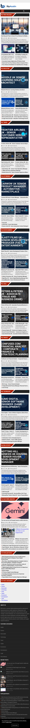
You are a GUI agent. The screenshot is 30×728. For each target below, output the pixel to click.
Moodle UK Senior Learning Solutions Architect (13, 89)
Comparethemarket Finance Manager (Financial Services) (15, 385)
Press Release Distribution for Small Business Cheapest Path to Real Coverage (15, 64)
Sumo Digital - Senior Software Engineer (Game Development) (15, 412)
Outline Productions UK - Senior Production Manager (14, 276)
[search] (23, 11)
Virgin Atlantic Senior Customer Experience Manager (14, 577)
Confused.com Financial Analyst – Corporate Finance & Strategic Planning (15, 359)
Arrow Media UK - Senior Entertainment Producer (13, 280)
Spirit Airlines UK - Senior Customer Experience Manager (8, 162)
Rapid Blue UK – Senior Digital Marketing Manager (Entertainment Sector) (15, 278)
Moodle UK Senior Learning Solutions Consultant (8, 108)
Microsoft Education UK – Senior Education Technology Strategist (15, 116)
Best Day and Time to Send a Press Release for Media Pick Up (15, 36)
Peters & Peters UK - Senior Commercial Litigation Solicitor (8, 323)
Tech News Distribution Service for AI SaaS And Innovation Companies (12, 574)
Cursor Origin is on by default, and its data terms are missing (17, 688)
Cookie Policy (9, 722)
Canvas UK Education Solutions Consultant (22, 108)
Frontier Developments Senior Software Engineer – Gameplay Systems (22, 431)
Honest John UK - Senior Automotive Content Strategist (15, 226)
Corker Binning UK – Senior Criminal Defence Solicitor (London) (22, 323)
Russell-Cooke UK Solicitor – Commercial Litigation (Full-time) (15, 332)
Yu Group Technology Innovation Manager (12, 441)
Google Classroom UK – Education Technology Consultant (15, 118)
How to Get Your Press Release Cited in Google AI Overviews (15, 63)
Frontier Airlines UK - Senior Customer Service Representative (15, 143)
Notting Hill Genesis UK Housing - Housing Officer (22, 485)
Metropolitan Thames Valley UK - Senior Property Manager (15, 495)
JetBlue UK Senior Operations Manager (11, 170)
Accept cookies (15, 725)
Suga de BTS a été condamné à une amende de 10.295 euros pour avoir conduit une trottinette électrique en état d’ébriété (15, 549)
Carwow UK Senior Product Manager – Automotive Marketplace (15, 197)
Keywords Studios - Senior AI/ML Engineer (12, 439)
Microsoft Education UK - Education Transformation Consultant (15, 115)
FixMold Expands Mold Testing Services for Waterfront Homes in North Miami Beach (14, 568)
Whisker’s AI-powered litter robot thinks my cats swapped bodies (22, 539)
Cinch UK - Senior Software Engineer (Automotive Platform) (8, 216)
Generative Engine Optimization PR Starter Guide (13, 61)
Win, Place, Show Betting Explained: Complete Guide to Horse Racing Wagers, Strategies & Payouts (14, 561)
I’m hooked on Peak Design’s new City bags (8, 539)
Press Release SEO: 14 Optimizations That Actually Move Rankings (8, 54)
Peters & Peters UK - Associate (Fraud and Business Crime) (15, 305)
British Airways (5, 570)
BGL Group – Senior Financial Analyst (10, 384)
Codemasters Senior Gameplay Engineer (11, 437)
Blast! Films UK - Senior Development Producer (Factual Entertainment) (15, 251)
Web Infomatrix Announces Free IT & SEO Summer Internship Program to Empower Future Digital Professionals (13, 558)
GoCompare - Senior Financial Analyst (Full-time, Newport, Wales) (22, 377)
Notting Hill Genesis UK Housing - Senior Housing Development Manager (15, 466)
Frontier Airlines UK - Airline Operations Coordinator (22, 162)
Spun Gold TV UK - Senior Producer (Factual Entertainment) (22, 269)
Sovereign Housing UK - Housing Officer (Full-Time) (14, 493)
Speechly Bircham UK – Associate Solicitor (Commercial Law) (15, 333)
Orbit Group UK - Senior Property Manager (8, 485)
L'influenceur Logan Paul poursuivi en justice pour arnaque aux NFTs (15, 545)
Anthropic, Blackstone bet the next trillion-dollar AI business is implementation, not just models (13, 565)
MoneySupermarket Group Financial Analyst (8, 377)
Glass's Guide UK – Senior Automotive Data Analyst (22, 216)
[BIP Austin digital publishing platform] (8, 6)
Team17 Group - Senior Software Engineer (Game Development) (8, 431)
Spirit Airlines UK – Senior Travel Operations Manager (14, 168)
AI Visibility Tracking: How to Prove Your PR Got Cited (22, 54)
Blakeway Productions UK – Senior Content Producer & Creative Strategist (8, 269)
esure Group (5, 387)
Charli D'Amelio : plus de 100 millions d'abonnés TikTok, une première (15, 547)
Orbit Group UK (5, 491)
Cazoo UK (4, 222)
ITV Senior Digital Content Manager (10, 572)
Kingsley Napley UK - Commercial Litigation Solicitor (14, 330)
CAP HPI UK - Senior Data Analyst (9, 224)
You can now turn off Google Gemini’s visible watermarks (15, 520)
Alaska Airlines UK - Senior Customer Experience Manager (15, 172)
